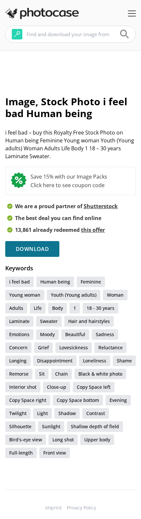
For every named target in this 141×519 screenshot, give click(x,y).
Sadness (105, 334)
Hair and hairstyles (89, 321)
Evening (118, 400)
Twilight (18, 413)
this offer (93, 230)
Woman (115, 295)
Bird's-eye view (25, 439)
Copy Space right (27, 400)
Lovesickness (73, 347)
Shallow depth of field (95, 426)
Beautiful (75, 334)
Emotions (19, 334)
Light (42, 413)
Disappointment (54, 361)
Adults (16, 308)
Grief (43, 347)
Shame (124, 361)
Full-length (21, 453)
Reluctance (110, 347)
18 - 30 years (100, 308)
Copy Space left (94, 387)
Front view (54, 453)
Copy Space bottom (78, 400)
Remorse (19, 374)
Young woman (24, 295)
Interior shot (22, 387)
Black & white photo (100, 374)
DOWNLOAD (32, 249)
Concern (18, 347)
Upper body (97, 439)
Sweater (49, 321)
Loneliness (94, 361)
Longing (18, 361)
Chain (61, 374)
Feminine (91, 282)
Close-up (56, 387)
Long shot (63, 439)
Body (57, 308)
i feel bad (19, 282)
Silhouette (20, 426)
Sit (42, 374)
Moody (47, 334)
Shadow (67, 413)
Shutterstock (101, 206)
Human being (55, 282)
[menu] (132, 13)
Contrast (95, 413)
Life (38, 308)
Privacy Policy (81, 508)
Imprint (53, 508)
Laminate (19, 321)
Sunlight (51, 426)
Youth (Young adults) (73, 295)
